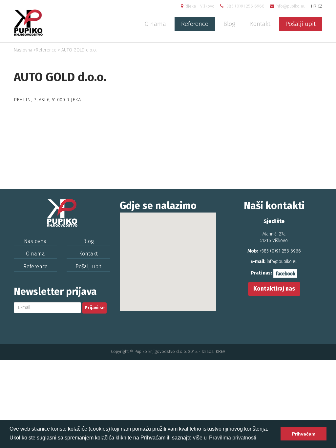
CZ (320, 6)
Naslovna (23, 50)
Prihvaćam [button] (303, 434)
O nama (155, 24)
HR (313, 6)
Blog (229, 24)
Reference (194, 24)
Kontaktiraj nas (274, 288)
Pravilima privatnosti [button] (232, 437)
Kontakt (260, 24)
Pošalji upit (300, 24)
